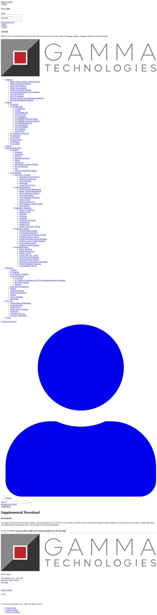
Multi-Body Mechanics (23, 208)
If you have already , (77, 521)
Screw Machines (25, 181)
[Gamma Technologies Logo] (78, 76)
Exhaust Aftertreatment (27, 243)
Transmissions (24, 222)
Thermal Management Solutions (21, 100)
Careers (8, 318)
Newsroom (14, 311)
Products (9, 102)
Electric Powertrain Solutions (20, 90)
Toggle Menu (6, 506)
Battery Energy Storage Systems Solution (25, 82)
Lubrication (23, 183)
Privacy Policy (11, 608)
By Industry (14, 150)
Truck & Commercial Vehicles (26, 171)
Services (9, 146)
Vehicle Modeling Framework (30, 264)
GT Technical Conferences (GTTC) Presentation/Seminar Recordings (40, 280)
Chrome (69, 36)
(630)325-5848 (6, 590)
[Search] (29, 502)
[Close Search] (31, 502)
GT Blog (13, 270)
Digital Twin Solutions (18, 88)
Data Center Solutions (18, 86)
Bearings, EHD (25, 212)
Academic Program (17, 291)
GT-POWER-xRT (21, 113)
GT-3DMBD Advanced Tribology (27, 121)
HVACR (18, 156)
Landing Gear (24, 224)
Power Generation (21, 167)
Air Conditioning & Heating (29, 198)
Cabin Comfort (24, 200)
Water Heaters (24, 206)
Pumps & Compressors (27, 179)
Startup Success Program (19, 309)
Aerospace (18, 152)
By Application (15, 173)
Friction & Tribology (26, 210)
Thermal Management (23, 187)
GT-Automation (20, 117)
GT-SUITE (14, 104)
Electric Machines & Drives (29, 193)
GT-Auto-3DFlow (21, 125)
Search (3, 502)
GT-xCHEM (14, 144)
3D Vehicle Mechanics (27, 220)
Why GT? (9, 301)
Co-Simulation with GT (28, 266)
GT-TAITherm (20, 129)
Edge (83, 36)
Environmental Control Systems (30, 204)
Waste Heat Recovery (27, 202)
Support (13, 289)
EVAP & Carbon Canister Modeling (32, 241)
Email (3, 13)
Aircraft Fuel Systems (27, 185)
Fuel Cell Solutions (17, 94)
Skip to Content (6, 2)
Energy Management (26, 251)
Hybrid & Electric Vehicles (29, 260)
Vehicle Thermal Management (30, 189)
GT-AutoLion (15, 135)
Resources (9, 268)
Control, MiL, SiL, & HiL (28, 256)
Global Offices (15, 307)
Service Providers (16, 297)
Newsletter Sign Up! (17, 313)
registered (18, 531)
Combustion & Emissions (28, 233)
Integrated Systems (21, 247)
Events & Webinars (17, 276)
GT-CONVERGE (21, 127)
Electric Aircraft (25, 253)
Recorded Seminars (22, 282)
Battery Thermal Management (30, 191)
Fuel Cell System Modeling (29, 258)
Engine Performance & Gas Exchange (33, 239)
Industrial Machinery (22, 158)
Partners (13, 295)
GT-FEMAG (15, 142)
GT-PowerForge (16, 140)
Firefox (75, 36)
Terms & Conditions (13, 612)
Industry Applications (13, 148)
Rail (16, 169)
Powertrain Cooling (26, 195)
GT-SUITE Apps (16, 107)
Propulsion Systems (22, 229)
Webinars (18, 284)
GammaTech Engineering (19, 287)
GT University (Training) (19, 274)
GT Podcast (14, 272)
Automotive (19, 154)
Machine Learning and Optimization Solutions (27, 98)
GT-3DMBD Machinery (24, 123)
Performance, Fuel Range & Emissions (33, 262)
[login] (81, 496)
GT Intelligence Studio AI (19, 133)
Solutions (9, 80)
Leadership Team (16, 305)
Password (4, 18)
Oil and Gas (19, 162)
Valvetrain (23, 216)
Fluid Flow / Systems (22, 175)
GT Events (19, 278)
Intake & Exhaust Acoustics (29, 245)
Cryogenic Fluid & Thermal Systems (32, 235)
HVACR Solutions (17, 96)
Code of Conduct (12, 610)
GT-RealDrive (20, 109)
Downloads (14, 299)
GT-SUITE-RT (20, 115)
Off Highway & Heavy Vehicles (26, 164)
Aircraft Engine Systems (28, 231)
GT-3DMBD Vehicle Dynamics (26, 119)
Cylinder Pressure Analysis (29, 237)
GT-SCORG (19, 131)
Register (8, 498)
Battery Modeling (25, 249)
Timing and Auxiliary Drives (29, 227)
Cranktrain (23, 218)
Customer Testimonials (18, 316)
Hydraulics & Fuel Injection (29, 177)
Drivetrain (23, 214)
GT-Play (18, 111)
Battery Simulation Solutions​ (20, 84)
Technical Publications (18, 293)
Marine (17, 160)
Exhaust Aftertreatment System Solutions (25, 92)
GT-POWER (15, 138)
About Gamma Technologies (20, 303)
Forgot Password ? (7, 22)
